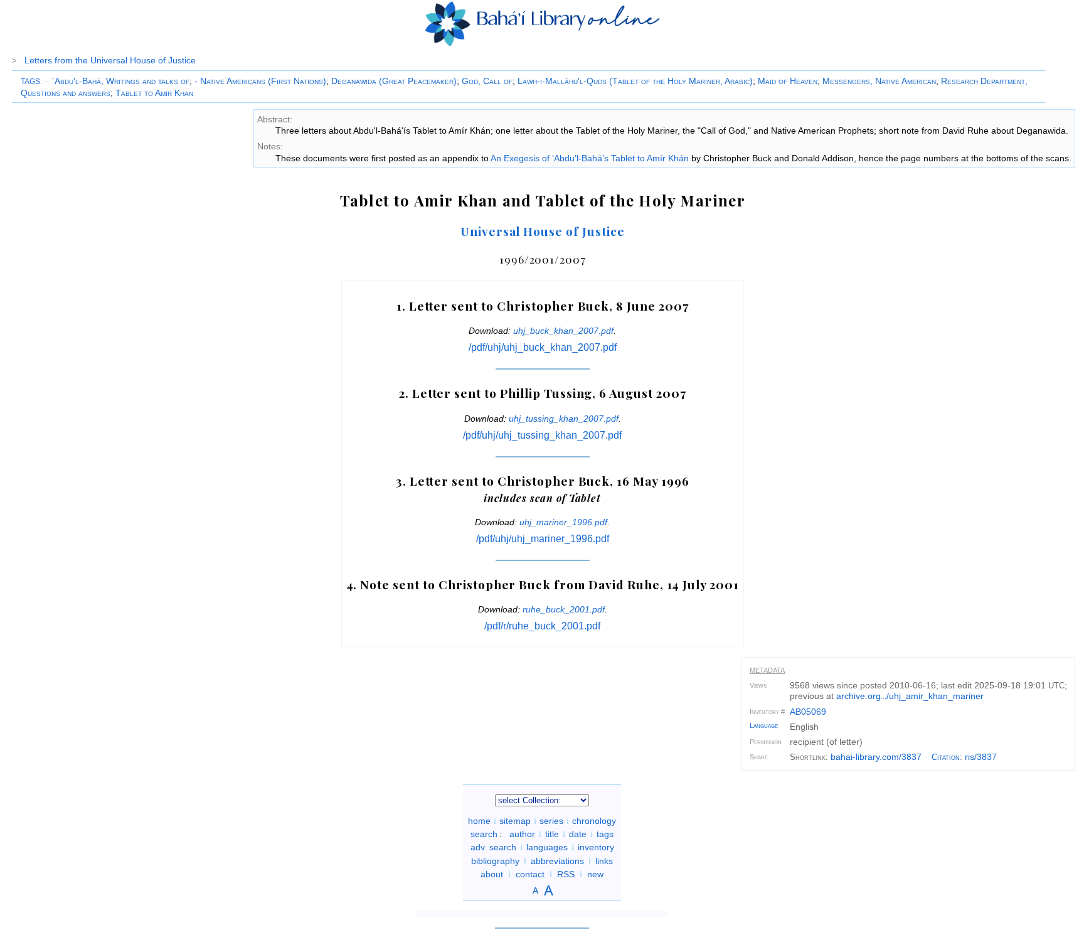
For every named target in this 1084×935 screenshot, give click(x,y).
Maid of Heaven (787, 81)
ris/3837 (981, 757)
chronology (594, 821)
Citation (946, 757)
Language (764, 725)
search (483, 834)
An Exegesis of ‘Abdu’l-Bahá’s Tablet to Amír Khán (590, 158)
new (595, 873)
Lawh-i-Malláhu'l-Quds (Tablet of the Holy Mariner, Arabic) (635, 81)
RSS (566, 873)
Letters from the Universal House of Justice (110, 60)
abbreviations (557, 860)
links (604, 860)
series (551, 821)
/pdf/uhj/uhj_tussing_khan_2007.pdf (542, 435)
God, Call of (487, 81)
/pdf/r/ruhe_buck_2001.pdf (542, 626)
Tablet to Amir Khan (154, 93)
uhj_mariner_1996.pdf (563, 522)
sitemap (515, 821)
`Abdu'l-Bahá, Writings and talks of (116, 81)
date (578, 834)
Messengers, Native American (879, 81)
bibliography (495, 860)
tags (605, 834)
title (552, 834)
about (492, 873)
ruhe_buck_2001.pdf (564, 609)
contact (530, 873)
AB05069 (808, 712)
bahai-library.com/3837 (876, 757)
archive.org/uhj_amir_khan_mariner (910, 696)
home (479, 821)
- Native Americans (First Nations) (260, 81)
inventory (596, 847)
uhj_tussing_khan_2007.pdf (564, 419)
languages (547, 847)
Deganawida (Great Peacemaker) (394, 81)
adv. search (493, 847)
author (522, 834)
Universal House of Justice (542, 231)
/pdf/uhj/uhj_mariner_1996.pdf (542, 538)
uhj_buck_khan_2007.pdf (563, 331)
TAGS (30, 81)
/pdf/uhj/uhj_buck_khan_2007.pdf (543, 347)
